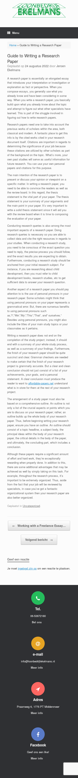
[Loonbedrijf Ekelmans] (39, 10)
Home (12, 45)
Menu (15, 33)
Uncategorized (31, 506)
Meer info (37, 667)
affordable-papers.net (40, 383)
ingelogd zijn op (27, 568)
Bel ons (37, 622)
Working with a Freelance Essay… (39, 525)
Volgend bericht (39, 539)
